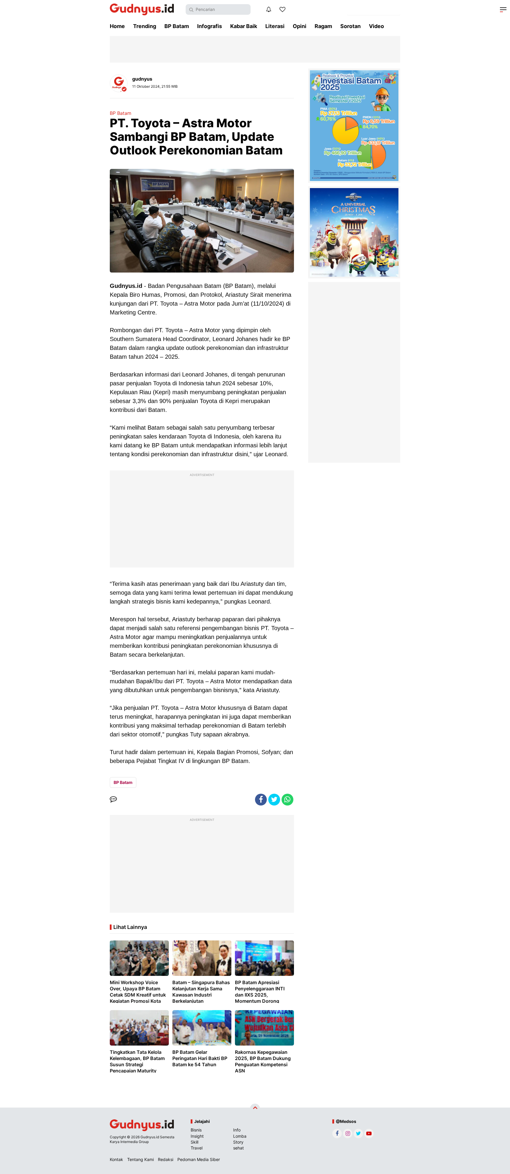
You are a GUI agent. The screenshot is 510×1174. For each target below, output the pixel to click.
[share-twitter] (274, 800)
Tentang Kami (140, 1159)
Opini (299, 26)
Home (117, 26)
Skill (194, 1141)
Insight (197, 1136)
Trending (144, 26)
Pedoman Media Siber (198, 1159)
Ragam (323, 26)
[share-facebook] (261, 800)
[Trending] (282, 9)
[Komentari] (113, 800)
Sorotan (350, 26)
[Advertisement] (202, 520)
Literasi (275, 26)
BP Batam (176, 26)
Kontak (116, 1159)
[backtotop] (255, 1109)
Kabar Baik (243, 26)
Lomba (239, 1136)
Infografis (209, 26)
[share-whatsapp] (287, 800)
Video (376, 26)
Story (238, 1141)
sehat (238, 1147)
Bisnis (196, 1129)
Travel (196, 1147)
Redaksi (165, 1159)
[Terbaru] (268, 9)
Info (237, 1129)
